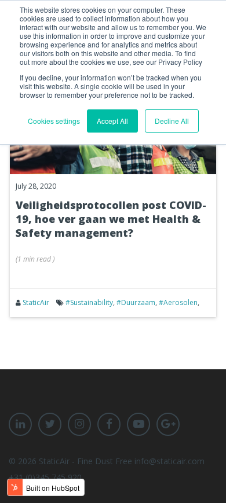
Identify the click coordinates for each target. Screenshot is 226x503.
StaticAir (36, 302)
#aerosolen (178, 302)
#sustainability (89, 302)
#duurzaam (135, 302)
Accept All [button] (112, 121)
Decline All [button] (172, 121)
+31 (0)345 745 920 (45, 477)
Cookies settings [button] (54, 121)
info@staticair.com (169, 461)
